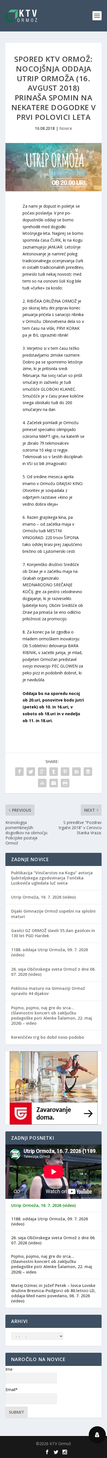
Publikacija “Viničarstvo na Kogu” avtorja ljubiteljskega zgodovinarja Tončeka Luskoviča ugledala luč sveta (52, 878)
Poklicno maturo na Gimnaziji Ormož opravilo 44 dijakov (48, 991)
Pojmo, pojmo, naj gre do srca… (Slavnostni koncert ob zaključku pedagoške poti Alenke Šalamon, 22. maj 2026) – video (51, 1015)
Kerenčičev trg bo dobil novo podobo (47, 1037)
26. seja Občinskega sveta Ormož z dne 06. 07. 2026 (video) (53, 971)
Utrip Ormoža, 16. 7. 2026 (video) (43, 897)
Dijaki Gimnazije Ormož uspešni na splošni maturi (53, 913)
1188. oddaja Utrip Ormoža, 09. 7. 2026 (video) (49, 952)
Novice (65, 128)
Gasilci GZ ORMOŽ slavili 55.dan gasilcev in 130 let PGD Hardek (53, 933)
